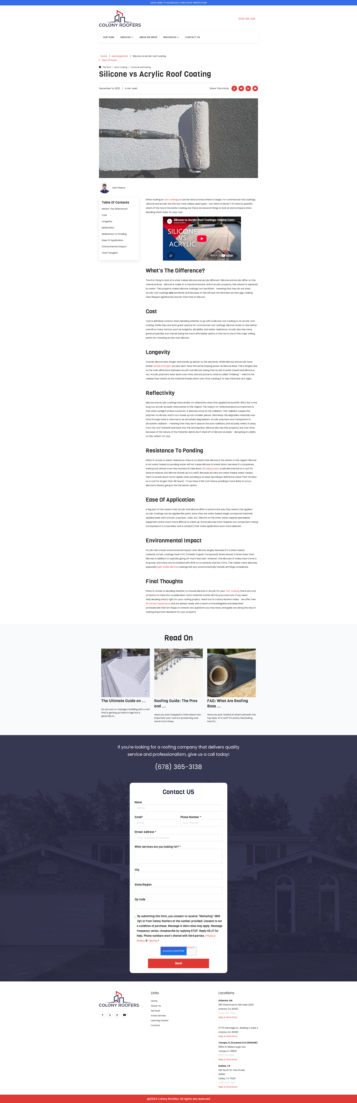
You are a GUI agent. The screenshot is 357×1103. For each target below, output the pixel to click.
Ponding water (211, 468)
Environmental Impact (114, 246)
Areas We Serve (148, 37)
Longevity (107, 221)
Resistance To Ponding (114, 234)
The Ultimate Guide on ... (123, 700)
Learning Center (160, 1020)
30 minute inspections (158, 603)
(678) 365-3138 (246, 19)
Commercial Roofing (141, 67)
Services (125, 37)
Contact (155, 1025)
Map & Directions (227, 1017)
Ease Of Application (112, 240)
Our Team (108, 37)
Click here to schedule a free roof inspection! (178, 2)
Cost (104, 215)
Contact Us (192, 37)
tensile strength (162, 366)
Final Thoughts (110, 252)
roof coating (232, 591)
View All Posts (109, 60)
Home (154, 1001)
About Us (156, 1005)
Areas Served (158, 1015)
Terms (152, 941)
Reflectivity (108, 227)
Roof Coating (120, 67)
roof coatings (171, 199)
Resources (169, 37)
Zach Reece (118, 187)
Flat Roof (107, 67)
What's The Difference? (115, 208)
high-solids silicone (167, 567)
